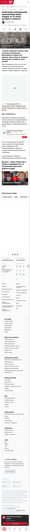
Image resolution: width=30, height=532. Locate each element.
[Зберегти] (26, 29)
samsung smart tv (17, 486)
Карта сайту (19, 305)
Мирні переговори (9, 343)
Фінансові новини (9, 384)
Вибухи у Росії (8, 350)
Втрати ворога (8, 352)
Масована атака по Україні (12, 348)
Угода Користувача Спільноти (21, 287)
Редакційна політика (7, 289)
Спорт (6, 440)
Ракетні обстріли (9, 339)
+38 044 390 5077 (20, 260)
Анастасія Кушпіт (10, 22)
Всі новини (8, 319)
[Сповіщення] (28, 2)
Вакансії (18, 298)
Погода (6, 332)
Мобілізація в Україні (11, 357)
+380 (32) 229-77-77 (11, 508)
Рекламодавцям (6, 297)
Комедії (6, 404)
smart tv (6, 486)
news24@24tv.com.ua (7, 260)
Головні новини (9, 321)
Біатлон (7, 448)
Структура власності (21, 300)
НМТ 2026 (7, 418)
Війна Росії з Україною (12, 337)
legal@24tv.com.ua (20, 510)
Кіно (6, 396)
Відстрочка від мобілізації (11, 368)
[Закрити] (27, 517)
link (16, 266)
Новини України (9, 323)
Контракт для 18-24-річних (11, 366)
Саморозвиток (8, 420)
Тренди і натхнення (10, 434)
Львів (3, 6)
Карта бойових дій (9, 341)
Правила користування (7, 299)
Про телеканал (5, 291)
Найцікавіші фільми (10, 398)
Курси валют (8, 382)
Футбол (6, 444)
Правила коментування (22, 290)
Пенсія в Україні (9, 390)
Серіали (7, 406)
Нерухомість (8, 428)
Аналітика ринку (9, 430)
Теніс (6, 446)
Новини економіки (10, 377)
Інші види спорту (9, 450)
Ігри (17, 308)
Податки (7, 388)
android (6, 482)
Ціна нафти (8, 379)
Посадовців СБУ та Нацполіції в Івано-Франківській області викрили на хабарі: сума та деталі (14, 107)
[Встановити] (15, 520)
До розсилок (10, 471)
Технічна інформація (21, 292)
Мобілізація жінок (9, 364)
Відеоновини (8, 327)
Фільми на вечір (9, 402)
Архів (17, 303)
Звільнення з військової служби (13, 359)
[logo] (10, 2)
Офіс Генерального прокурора (17, 25)
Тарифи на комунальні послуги (13, 386)
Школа (6, 416)
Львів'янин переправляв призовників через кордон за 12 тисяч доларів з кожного (21, 6)
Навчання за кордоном (11, 422)
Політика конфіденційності (6, 303)
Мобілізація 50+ (9, 362)
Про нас (4, 283)
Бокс (6, 442)
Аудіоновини (8, 329)
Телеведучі (4, 294)
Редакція (4, 286)
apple (17, 482)
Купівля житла (8, 432)
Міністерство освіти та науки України (14, 414)
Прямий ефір (8, 325)
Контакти (18, 295)
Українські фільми (9, 400)
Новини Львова (10, 6)
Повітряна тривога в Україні (12, 345)
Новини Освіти (9, 412)
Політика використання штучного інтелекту (8, 306)
